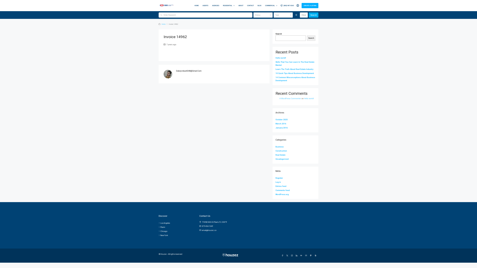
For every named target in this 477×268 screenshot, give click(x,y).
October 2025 (282, 119)
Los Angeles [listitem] (165, 223)
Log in (278, 182)
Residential (227, 5)
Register (279, 178)
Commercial (270, 5)
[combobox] (263, 15)
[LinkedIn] (297, 255)
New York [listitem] (164, 235)
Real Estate (280, 155)
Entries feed (281, 186)
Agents (205, 5)
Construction (281, 151)
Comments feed (283, 190)
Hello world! (281, 58)
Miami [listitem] (162, 227)
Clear (303, 15)
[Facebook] (283, 255)
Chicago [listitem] (163, 231)
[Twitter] (287, 255)
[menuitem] (287, 5)
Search (313, 15)
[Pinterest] (311, 255)
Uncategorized (282, 159)
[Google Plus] (301, 255)
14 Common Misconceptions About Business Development (295, 79)
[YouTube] (306, 255)
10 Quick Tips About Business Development (295, 73)
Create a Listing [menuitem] (310, 5)
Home (197, 5)
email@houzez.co (209, 230)
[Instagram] (292, 255)
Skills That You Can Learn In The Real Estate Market (295, 63)
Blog (259, 5)
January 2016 (282, 128)
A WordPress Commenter (290, 98)
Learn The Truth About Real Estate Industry (294, 69)
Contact (250, 5)
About (240, 5)
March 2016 (281, 124)
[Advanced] (296, 15)
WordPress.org (282, 194)
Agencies (215, 5)
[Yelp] (316, 255)
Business (280, 147)
